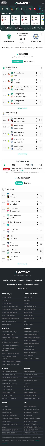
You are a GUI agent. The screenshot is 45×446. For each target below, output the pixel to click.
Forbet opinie (6, 421)
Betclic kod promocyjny (31, 412)
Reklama (20, 280)
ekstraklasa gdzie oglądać (10, 342)
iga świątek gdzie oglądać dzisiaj (10, 339)
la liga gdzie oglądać (8, 335)
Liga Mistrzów (9, 28)
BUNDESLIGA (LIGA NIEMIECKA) (10, 318)
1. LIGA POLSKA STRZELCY (9, 399)
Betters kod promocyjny (10, 430)
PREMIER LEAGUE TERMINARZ (32, 343)
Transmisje (31, 48)
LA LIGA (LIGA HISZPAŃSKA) (9, 312)
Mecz (3, 48)
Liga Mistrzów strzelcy (9, 372)
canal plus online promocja (11, 345)
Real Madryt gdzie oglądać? (11, 418)
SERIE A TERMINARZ (29, 349)
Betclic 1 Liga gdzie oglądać (10, 353)
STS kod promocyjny (30, 406)
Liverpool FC (27, 303)
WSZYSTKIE (40, 13)
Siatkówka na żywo (29, 372)
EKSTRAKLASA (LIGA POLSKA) (10, 306)
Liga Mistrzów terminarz (31, 332)
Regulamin (29, 280)
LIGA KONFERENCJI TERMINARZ (32, 338)
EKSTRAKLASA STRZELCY (9, 381)
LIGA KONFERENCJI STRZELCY (10, 378)
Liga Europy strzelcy (8, 375)
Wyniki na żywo (6, 13)
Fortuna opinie (6, 409)
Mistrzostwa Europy (30, 396)
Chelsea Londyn (28, 315)
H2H (12, 48)
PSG (25, 321)
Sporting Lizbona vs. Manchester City (25, 28)
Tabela (17, 48)
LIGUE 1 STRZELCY (7, 396)
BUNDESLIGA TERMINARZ (30, 352)
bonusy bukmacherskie (9, 433)
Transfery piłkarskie (30, 393)
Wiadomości (40, 48)
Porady (26, 387)
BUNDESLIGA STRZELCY (8, 393)
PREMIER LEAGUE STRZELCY (9, 384)
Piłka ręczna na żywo (30, 375)
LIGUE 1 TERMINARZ (29, 355)
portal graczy (22, 289)
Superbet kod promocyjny (32, 418)
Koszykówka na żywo (30, 381)
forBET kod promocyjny (9, 415)
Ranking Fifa (27, 384)
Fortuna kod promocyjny (32, 409)
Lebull (4, 427)
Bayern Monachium (29, 309)
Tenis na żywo (28, 378)
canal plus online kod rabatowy (9, 349)
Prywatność (38, 280)
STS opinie (5, 406)
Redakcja (13, 280)
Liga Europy (5, 300)
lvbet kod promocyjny (31, 424)
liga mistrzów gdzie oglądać (32, 399)
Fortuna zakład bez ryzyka (32, 427)
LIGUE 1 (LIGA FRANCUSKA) (9, 321)
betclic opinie (28, 415)
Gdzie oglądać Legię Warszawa (11, 361)
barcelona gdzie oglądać (10, 332)
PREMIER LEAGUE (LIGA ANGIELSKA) (11, 309)
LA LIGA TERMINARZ (29, 346)
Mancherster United (30, 306)
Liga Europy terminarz (30, 335)
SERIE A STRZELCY (7, 390)
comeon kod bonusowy (31, 433)
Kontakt (5, 280)
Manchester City (29, 318)
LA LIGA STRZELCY (7, 387)
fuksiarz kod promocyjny (10, 424)
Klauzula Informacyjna (31, 284)
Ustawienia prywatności (14, 284)
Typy (7, 48)
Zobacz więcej (22, 264)
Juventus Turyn (28, 324)
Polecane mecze (28, 390)
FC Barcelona (28, 297)
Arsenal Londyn (28, 312)
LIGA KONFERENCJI (7, 303)
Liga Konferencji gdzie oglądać (9, 357)
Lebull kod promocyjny (31, 430)
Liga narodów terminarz (31, 358)
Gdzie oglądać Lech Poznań (10, 364)
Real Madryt (27, 300)
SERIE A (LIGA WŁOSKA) (8, 315)
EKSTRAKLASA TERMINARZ (31, 341)
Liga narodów (6, 324)
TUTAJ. (22, 170)
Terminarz (23, 48)
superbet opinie (7, 412)
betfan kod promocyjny (31, 421)
